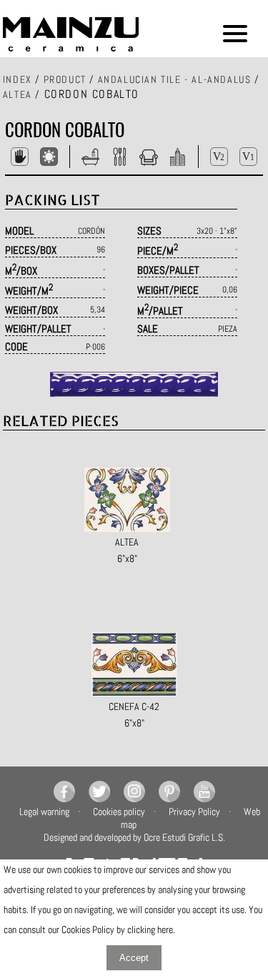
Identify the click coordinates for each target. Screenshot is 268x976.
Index (17, 79)
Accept (134, 957)
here (165, 929)
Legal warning (44, 811)
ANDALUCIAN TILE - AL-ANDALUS (175, 79)
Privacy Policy (194, 811)
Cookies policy (119, 811)
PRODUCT (65, 79)
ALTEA (17, 94)
